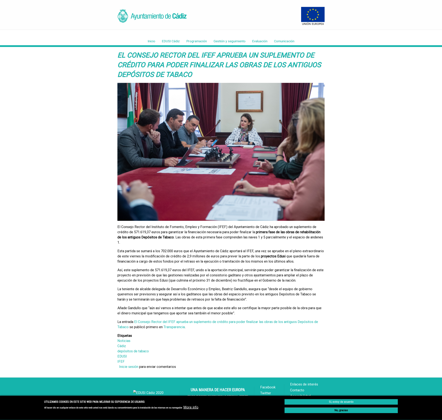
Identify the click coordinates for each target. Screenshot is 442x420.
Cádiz (121, 346)
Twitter (265, 393)
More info (190, 407)
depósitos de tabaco (133, 351)
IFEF (121, 361)
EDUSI (122, 356)
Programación (196, 41)
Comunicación (284, 41)
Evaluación (259, 41)
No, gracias (341, 410)
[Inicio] (151, 21)
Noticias (123, 341)
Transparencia (174, 327)
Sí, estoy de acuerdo (341, 401)
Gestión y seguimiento (230, 41)
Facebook (268, 387)
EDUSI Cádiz (171, 41)
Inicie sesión (128, 367)
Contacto (297, 390)
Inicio (151, 41)
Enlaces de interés (304, 384)
